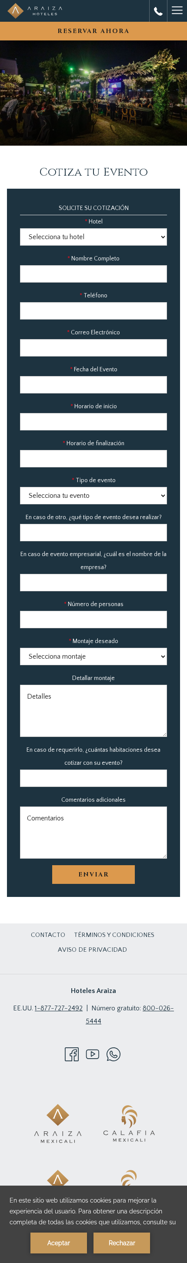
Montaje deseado (93, 641)
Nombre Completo (93, 258)
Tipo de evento (94, 480)
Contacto (48, 935)
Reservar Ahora (93, 31)
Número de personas (94, 604)
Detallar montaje (93, 678)
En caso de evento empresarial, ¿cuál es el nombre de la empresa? (93, 561)
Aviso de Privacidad (92, 949)
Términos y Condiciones (114, 935)
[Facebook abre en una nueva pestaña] (72, 1054)
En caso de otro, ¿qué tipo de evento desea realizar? (94, 517)
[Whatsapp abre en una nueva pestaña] (113, 1054)
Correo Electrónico (93, 332)
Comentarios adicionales (93, 799)
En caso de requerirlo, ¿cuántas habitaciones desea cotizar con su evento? (93, 756)
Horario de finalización (93, 443)
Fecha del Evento (93, 369)
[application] (93, 1224)
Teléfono (93, 295)
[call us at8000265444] (158, 11)
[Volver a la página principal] (35, 11)
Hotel (94, 221)
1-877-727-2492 (59, 1008)
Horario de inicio (93, 406)
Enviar (93, 874)
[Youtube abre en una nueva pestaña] (93, 1054)
